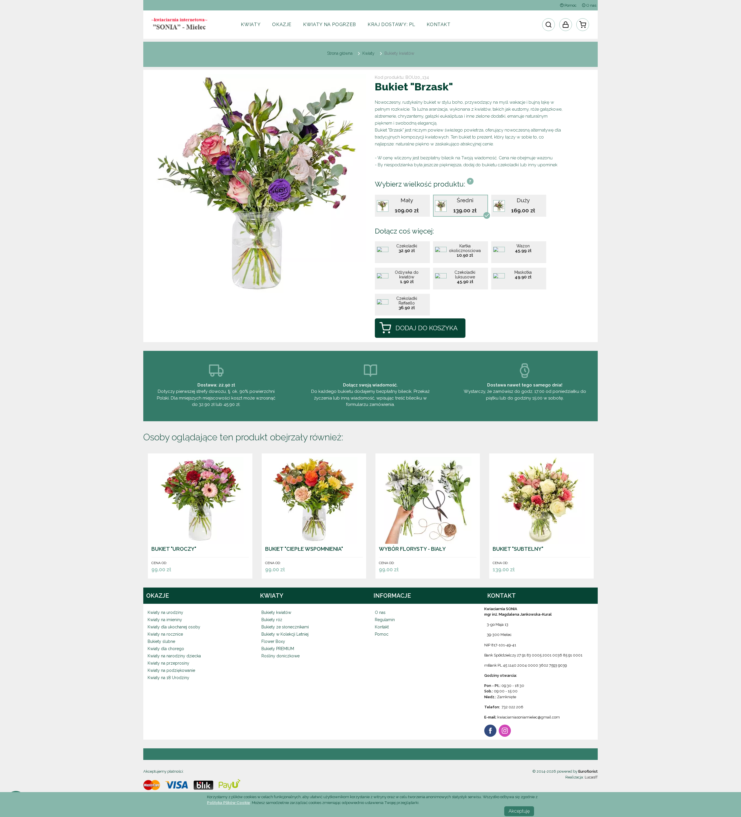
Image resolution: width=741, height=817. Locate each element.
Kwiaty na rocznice (165, 634)
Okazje (281, 24)
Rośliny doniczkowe (280, 656)
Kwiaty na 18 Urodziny (168, 677)
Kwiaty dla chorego (166, 648)
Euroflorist (588, 771)
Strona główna (340, 53)
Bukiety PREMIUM (277, 648)
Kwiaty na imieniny (165, 619)
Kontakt (438, 24)
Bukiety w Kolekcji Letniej (285, 634)
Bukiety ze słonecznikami (285, 627)
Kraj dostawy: (391, 24)
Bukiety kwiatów (276, 612)
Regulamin (385, 619)
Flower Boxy (273, 641)
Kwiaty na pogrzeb (329, 24)
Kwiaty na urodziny (165, 612)
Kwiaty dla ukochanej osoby (174, 627)
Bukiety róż (271, 619)
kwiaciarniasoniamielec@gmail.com (528, 717)
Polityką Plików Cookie (228, 802)
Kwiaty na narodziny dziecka (174, 656)
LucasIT (591, 777)
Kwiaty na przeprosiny (168, 663)
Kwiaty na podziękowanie (171, 670)
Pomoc (570, 5)
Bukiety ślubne (161, 641)
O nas (591, 5)
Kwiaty (251, 24)
